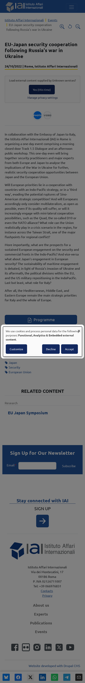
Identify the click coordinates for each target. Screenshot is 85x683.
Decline (51, 349)
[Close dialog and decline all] (79, 329)
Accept (69, 349)
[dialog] (42, 341)
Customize (16, 349)
